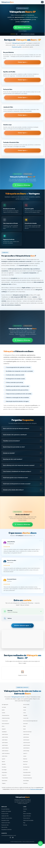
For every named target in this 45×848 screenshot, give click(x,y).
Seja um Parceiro (26, 817)
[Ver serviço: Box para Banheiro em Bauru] (22, 58)
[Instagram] (10, 839)
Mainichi (3, 761)
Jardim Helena (4, 739)
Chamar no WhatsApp (23, 185)
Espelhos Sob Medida (6, 813)
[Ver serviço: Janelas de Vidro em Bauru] (22, 112)
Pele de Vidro (4, 829)
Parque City (4, 775)
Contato (25, 810)
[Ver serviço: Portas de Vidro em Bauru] (22, 95)
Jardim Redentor (26, 747)
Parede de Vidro (5, 826)
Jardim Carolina (5, 737)
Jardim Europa (25, 737)
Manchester (25, 761)
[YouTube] (12, 839)
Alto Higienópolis (5, 704)
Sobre (24, 813)
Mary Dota (25, 764)
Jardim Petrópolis (26, 745)
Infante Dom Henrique (27, 731)
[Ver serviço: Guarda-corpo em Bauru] (22, 130)
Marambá (4, 764)
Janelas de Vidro (5, 817)
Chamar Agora (22, 62)
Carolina (3, 712)
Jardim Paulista (5, 745)
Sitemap (25, 826)
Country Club (25, 718)
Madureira (25, 758)
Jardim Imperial (26, 739)
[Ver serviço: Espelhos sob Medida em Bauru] (22, 77)
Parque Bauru (4, 772)
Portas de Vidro (4, 815)
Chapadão (25, 715)
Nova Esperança (26, 767)
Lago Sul (3, 758)
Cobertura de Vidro (5, 824)
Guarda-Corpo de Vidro (6, 820)
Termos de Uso (26, 820)
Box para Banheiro (5, 810)
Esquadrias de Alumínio (6, 831)
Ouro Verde (25, 769)
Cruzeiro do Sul (5, 720)
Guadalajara (4, 731)
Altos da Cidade (26, 704)
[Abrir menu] (42, 2)
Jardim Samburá (5, 750)
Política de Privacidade (28, 822)
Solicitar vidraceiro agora (21, 625)
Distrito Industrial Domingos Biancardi (30, 720)
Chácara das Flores (5, 715)
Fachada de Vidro (5, 822)
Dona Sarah (25, 723)
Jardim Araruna (26, 734)
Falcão (24, 726)
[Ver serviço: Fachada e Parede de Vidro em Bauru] (22, 148)
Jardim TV (25, 753)
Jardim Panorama (26, 742)
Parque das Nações (26, 775)
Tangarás (3, 783)
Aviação (24, 707)
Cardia (24, 710)
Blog (24, 824)
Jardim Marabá (5, 742)
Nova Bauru (4, 767)
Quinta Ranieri (4, 780)
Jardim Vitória (4, 756)
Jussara (24, 756)
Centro (24, 712)
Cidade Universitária (6, 718)
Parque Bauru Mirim (26, 772)
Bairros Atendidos (27, 815)
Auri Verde (4, 707)
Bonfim (3, 710)
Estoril (3, 726)
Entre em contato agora (22, 791)
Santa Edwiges (25, 780)
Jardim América (5, 734)
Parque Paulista (5, 777)
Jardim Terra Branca (6, 753)
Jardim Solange (26, 750)
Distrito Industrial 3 (5, 723)
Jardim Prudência (5, 747)
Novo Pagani (4, 769)
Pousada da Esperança (27, 777)
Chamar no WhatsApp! (24, 27)
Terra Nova (25, 783)
